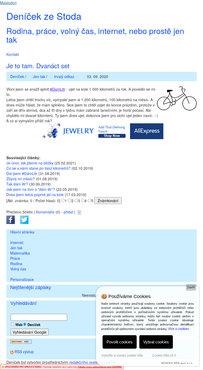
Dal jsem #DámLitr (21, 173)
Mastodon (8, 2)
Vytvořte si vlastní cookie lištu (122, 355)
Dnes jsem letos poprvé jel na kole (35, 194)
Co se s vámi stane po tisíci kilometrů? (38, 168)
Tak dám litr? (17, 184)
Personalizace (22, 279)
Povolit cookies (120, 342)
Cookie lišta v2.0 (164, 355)
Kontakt (12, 54)
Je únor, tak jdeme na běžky (29, 162)
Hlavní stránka (22, 232)
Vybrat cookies (156, 342)
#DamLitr (57, 89)
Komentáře (45, 212)
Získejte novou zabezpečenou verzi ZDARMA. (100, 367)
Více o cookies (178, 329)
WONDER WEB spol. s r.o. (177, 363)
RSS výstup (24, 351)
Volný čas (18, 268)
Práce (15, 258)
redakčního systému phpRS (92, 362)
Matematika (20, 253)
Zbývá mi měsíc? (20, 178)
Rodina (16, 263)
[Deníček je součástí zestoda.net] (20, 341)
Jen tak (16, 247)
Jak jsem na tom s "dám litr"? (30, 189)
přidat (68, 212)
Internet (16, 242)
